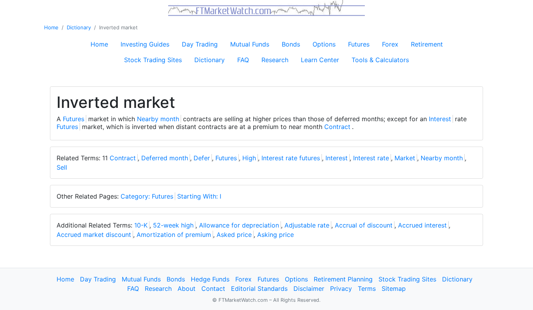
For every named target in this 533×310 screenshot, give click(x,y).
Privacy (341, 288)
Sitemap (394, 288)
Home (51, 27)
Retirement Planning (343, 279)
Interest (440, 119)
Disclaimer (308, 288)
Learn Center (320, 60)
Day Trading (200, 44)
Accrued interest (422, 225)
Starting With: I (199, 196)
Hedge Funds (210, 279)
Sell (62, 167)
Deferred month (164, 158)
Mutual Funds (249, 44)
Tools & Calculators (380, 60)
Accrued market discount (94, 234)
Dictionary (79, 27)
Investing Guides (145, 44)
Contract (337, 127)
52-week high (173, 225)
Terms (367, 288)
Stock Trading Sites (153, 60)
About (186, 288)
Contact (213, 288)
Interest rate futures (290, 158)
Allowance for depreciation (239, 225)
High (249, 158)
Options (324, 44)
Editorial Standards (259, 288)
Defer (202, 158)
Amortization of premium (174, 234)
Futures (359, 44)
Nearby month (158, 119)
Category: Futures (147, 196)
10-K (140, 225)
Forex (390, 44)
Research (274, 60)
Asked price (234, 234)
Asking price (275, 234)
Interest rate (371, 158)
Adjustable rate (306, 225)
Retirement (427, 44)
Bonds (291, 44)
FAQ (243, 60)
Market (404, 158)
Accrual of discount (364, 225)
